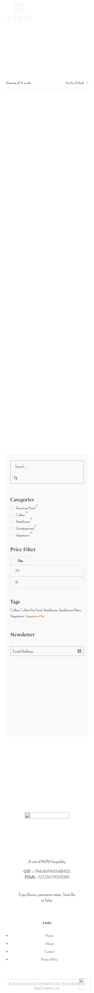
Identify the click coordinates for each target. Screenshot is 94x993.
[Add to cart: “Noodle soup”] (42, 133)
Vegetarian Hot (34, 615)
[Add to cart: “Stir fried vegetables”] (42, 391)
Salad (47, 343)
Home (47, 40)
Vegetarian (22, 535)
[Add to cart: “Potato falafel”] (42, 219)
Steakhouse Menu (70, 609)
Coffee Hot (27, 609)
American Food (25, 507)
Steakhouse (23, 521)
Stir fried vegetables (47, 429)
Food (39, 609)
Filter (20, 561)
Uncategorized (25, 528)
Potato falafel (47, 256)
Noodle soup (47, 170)
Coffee (20, 514)
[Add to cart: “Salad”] (42, 305)
